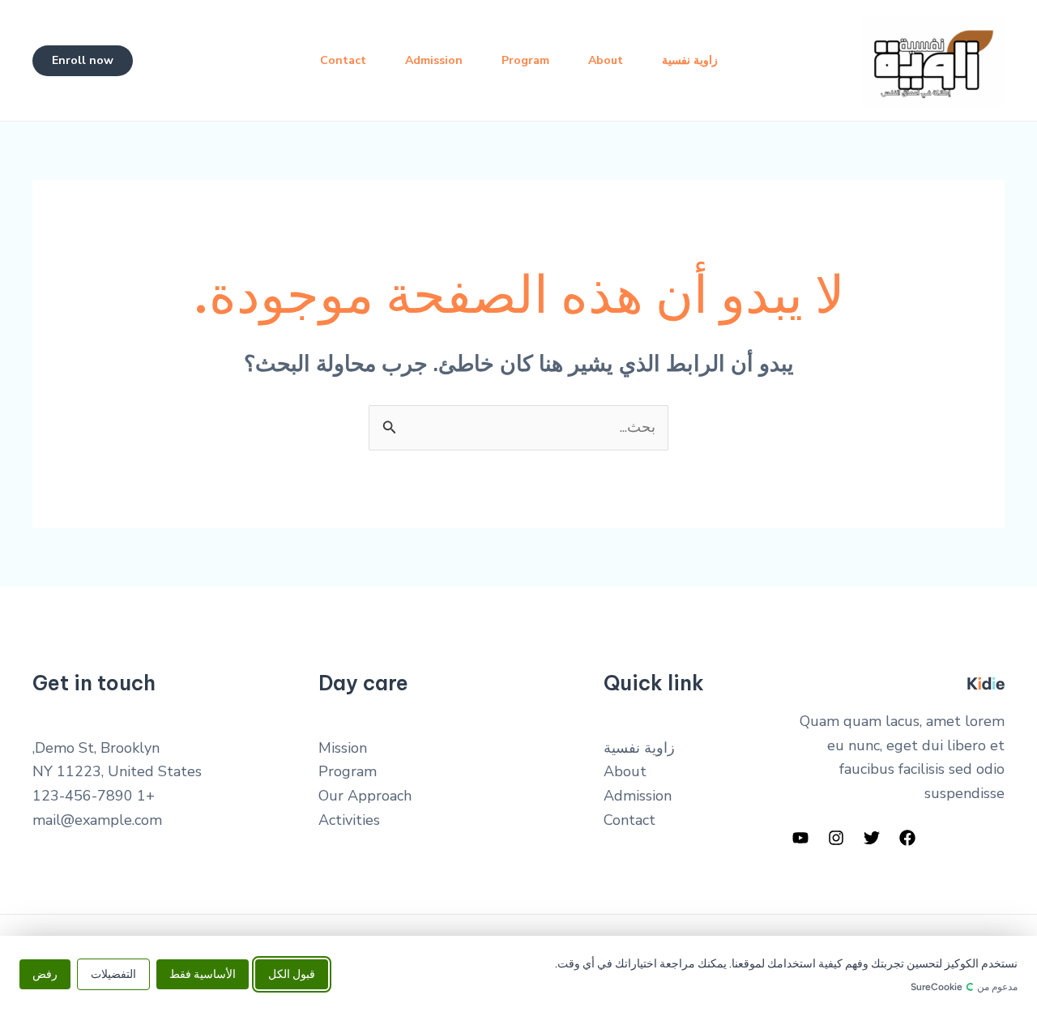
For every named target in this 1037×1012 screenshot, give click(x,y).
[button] (82, 60)
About (605, 60)
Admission (434, 60)
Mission (342, 748)
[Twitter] (872, 838)
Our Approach (365, 795)
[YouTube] (800, 838)
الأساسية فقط (202, 973)
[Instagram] (836, 838)
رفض (45, 973)
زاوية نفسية (690, 60)
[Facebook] (907, 838)
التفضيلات (113, 973)
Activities (349, 820)
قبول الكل (291, 973)
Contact (343, 60)
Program (525, 60)
